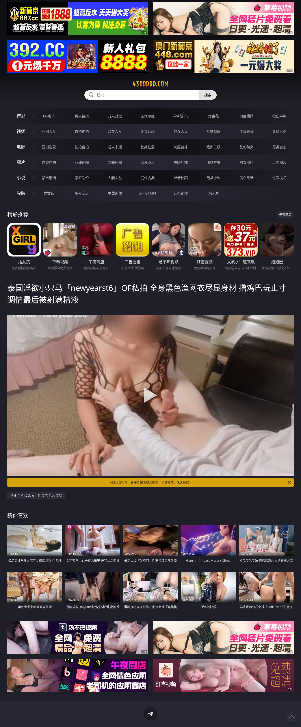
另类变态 (279, 147)
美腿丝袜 (181, 162)
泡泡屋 (213, 193)
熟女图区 (247, 162)
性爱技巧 (279, 177)
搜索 (207, 95)
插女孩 (49, 193)
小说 (21, 178)
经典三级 (213, 147)
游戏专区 (148, 116)
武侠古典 (148, 177)
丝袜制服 (213, 131)
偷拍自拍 (82, 147)
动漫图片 (148, 162)
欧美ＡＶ (115, 131)
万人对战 (115, 116)
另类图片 (279, 162)
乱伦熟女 (247, 147)
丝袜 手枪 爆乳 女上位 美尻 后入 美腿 (36, 495)
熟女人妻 (181, 131)
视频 (21, 131)
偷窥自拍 (49, 162)
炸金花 (213, 116)
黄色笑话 (247, 177)
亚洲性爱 (49, 147)
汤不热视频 (147, 193)
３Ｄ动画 (148, 131)
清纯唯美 (213, 162)
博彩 (21, 116)
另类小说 (213, 177)
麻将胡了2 (181, 116)
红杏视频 (181, 193)
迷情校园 (181, 177)
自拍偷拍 (82, 131)
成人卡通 (115, 147)
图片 (21, 162)
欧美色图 (115, 162)
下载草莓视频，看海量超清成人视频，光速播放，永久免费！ (150, 482)
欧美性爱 (148, 147)
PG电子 (49, 116)
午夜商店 (82, 193)
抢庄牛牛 (279, 116)
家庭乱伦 (82, 177)
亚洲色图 (82, 162)
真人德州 (82, 116)
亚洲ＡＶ (49, 131)
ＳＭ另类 (279, 131)
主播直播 (247, 131)
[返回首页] (291, 717)
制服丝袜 (181, 147)
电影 (21, 147)
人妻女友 (115, 177)
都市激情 (49, 177)
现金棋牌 (247, 116)
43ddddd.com (150, 83)
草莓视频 (115, 193)
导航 (21, 193)
